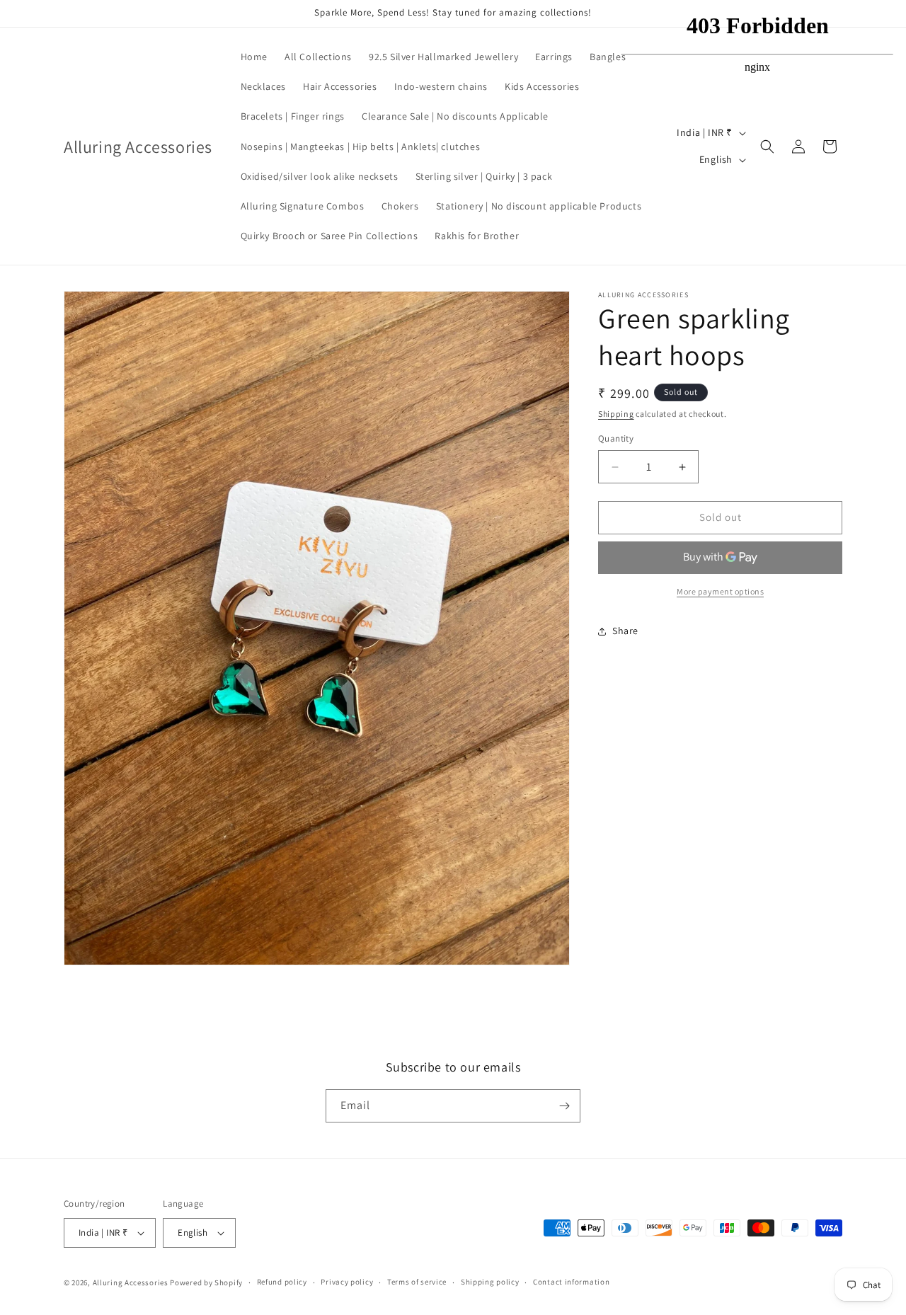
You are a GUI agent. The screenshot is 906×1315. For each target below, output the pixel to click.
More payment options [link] (720, 591)
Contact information (571, 1282)
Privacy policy (347, 1282)
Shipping (616, 413)
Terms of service (417, 1282)
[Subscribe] (564, 1105)
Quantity (615, 439)
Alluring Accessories (130, 1282)
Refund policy (282, 1282)
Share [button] (625, 631)
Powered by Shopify (206, 1282)
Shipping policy (490, 1282)
